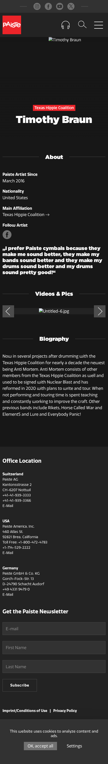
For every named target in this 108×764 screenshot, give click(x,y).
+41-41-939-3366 (17, 500)
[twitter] (71, 6)
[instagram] (37, 6)
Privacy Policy (65, 710)
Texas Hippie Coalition (24, 214)
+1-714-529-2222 (16, 547)
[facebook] (48, 6)
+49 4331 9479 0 (16, 589)
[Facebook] (8, 237)
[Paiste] (12, 25)
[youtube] (59, 6)
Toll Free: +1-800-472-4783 (25, 542)
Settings (74, 746)
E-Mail (8, 506)
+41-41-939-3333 (17, 495)
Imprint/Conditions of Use (25, 710)
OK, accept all (40, 746)
